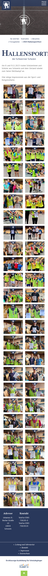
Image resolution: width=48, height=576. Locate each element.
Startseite (25, 39)
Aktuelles (36, 39)
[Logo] (4, 5)
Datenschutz (25, 553)
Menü (44, 1)
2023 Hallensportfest (32, 42)
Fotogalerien (15, 42)
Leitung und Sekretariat (24, 544)
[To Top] (24, 572)
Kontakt (25, 547)
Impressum (24, 551)
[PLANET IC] (24, 566)
